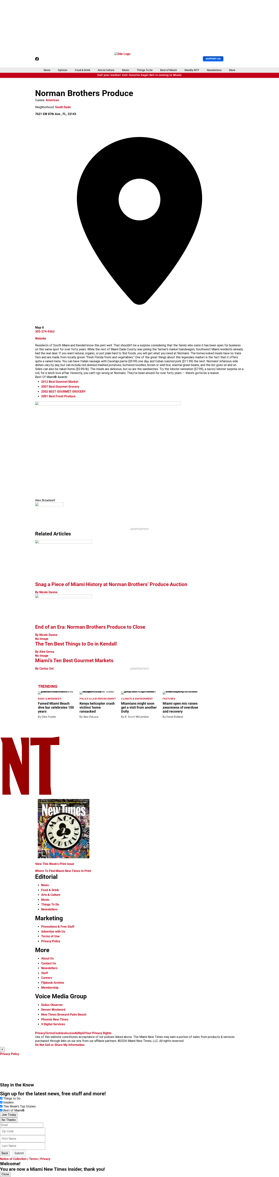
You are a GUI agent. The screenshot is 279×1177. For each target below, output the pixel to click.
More (232, 70)
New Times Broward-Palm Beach (63, 1014)
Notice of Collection (13, 1159)
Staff (44, 973)
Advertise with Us (53, 931)
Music (125, 70)
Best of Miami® (13, 1110)
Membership (49, 987)
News (47, 70)
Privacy (40, 1033)
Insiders (8, 1102)
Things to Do (11, 1098)
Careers (46, 978)
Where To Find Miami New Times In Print (63, 871)
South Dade (63, 107)
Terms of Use (50, 936)
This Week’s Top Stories (19, 1106)
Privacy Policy (50, 941)
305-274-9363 (44, 331)
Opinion (62, 70)
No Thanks (9, 1120)
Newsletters (214, 70)
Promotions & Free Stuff (57, 926)
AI (83, 1033)
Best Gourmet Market (59, 381)
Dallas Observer (52, 1005)
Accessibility (73, 1033)
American (52, 100)
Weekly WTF (191, 70)
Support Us (213, 58)
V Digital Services (53, 1024)
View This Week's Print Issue (54, 864)
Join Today (9, 1115)
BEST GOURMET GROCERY (63, 391)
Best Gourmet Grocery (60, 386)
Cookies (59, 1033)
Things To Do (145, 70)
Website (40, 338)
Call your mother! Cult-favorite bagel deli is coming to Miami (139, 75)
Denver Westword (53, 1009)
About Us (47, 958)
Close (5, 1174)
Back (5, 1153)
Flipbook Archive (52, 982)
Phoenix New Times (54, 1019)
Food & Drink (82, 70)
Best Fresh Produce (58, 396)
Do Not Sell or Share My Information (59, 1045)
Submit (19, 1153)
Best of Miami (168, 70)
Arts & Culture (106, 70)
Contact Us (48, 963)
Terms (49, 1033)
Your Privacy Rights (98, 1033)
